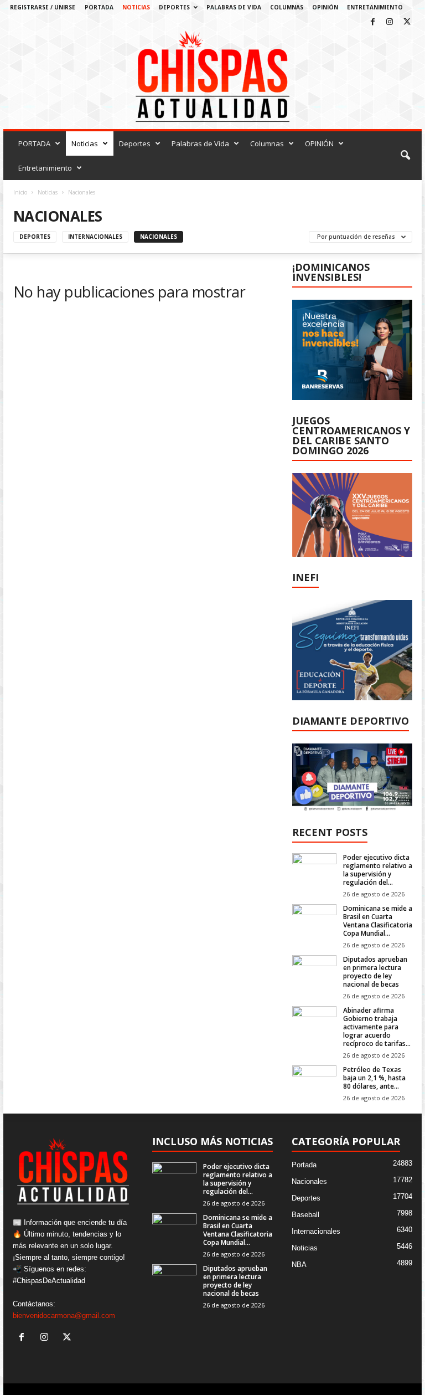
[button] (405, 155)
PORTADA (99, 7)
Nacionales (158, 236)
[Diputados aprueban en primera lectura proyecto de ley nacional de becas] (314, 971)
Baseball (305, 1215)
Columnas (286, 7)
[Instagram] (389, 22)
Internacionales (95, 236)
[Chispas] (212, 77)
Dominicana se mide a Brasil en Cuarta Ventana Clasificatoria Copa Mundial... (377, 921)
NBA (299, 1264)
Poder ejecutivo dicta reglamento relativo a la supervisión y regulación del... (377, 870)
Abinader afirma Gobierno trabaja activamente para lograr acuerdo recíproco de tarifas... (377, 1027)
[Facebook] (372, 22)
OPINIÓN (325, 7)
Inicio (20, 192)
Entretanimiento (375, 7)
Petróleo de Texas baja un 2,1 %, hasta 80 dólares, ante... (374, 1078)
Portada (304, 1165)
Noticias (136, 7)
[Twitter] (406, 22)
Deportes (174, 7)
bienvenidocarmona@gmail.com (64, 1315)
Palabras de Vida (233, 7)
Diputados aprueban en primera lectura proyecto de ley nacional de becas (375, 972)
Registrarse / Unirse (42, 7)
